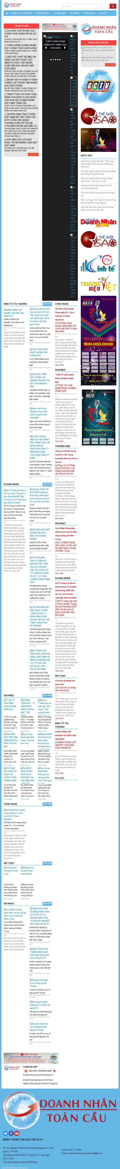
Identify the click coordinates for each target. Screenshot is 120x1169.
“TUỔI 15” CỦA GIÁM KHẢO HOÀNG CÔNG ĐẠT (64, 378)
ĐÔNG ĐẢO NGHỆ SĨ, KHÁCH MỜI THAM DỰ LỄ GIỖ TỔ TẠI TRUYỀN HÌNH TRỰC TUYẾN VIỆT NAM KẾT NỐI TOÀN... (40, 933)
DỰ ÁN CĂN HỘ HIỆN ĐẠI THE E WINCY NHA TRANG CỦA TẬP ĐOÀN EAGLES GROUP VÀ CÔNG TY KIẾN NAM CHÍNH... (40, 468)
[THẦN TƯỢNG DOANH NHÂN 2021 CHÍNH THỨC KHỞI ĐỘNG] (73, 92)
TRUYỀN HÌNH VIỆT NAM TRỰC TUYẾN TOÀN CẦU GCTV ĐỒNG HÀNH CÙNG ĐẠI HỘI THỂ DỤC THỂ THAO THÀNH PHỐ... (40, 635)
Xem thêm (33, 154)
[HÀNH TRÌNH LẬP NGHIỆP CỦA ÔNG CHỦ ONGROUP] (15, 313)
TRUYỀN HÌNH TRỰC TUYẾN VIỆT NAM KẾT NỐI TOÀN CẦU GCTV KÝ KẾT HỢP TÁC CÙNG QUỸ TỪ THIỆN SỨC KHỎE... (40, 592)
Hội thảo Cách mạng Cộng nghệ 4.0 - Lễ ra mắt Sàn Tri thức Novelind (15, 825)
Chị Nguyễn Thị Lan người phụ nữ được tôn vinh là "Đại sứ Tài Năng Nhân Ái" (98, 50)
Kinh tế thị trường (22, 13)
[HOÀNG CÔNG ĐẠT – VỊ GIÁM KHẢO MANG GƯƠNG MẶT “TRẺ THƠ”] (28, 707)
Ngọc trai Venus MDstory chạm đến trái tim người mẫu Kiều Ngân (40, 424)
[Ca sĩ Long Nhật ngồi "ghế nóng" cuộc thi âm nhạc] (28, 741)
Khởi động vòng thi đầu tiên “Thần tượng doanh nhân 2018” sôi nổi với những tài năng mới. (97, 164)
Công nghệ (89, 13)
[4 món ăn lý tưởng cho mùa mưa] (11, 874)
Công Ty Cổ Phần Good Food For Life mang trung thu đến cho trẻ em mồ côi (66, 456)
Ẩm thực (10, 19)
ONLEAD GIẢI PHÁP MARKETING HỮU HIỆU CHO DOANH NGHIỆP (39, 545)
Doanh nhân (42, 13)
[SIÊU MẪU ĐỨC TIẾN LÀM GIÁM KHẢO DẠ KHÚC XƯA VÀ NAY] (11, 741)
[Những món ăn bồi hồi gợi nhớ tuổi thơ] (28, 874)
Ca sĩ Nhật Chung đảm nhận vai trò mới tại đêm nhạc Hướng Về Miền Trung (66, 533)
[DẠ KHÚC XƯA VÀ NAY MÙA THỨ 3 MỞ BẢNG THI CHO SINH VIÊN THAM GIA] (28, 775)
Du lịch (102, 13)
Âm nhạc (23, 19)
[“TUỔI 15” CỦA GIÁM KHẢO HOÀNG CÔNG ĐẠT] (11, 707)
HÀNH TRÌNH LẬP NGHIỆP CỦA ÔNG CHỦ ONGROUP (14, 322)
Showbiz (74, 13)
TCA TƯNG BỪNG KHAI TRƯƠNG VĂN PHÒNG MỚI (39, 362)
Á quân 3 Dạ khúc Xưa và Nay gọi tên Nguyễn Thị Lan (39, 1036)
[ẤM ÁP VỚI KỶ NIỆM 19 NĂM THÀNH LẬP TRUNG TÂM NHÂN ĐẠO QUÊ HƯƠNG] (73, 209)
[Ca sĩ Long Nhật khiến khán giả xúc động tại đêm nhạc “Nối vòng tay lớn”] (45, 775)
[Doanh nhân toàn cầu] (12, 5)
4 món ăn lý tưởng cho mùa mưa (65, 682)
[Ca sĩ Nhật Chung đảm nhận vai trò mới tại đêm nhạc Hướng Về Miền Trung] (15, 914)
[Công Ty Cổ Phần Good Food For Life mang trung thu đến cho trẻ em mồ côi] (66, 469)
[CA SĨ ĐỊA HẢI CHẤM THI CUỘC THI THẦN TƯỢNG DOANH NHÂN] (11, 775)
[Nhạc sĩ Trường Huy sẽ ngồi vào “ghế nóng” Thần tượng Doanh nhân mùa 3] (45, 707)
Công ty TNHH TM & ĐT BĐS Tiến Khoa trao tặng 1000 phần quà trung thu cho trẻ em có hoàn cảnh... (39, 514)
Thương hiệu (59, 13)
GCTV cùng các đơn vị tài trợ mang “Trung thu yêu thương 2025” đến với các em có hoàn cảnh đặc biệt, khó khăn (15, 512)
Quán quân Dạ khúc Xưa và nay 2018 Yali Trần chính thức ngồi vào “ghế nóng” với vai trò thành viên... (39, 334)
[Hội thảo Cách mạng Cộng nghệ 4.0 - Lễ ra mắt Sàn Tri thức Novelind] (15, 814)
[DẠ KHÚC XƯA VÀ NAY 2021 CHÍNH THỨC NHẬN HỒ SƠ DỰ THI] (73, 55)
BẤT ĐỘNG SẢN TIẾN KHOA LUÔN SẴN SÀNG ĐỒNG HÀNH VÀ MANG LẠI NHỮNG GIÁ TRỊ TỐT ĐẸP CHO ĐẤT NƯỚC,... (39, 679)
